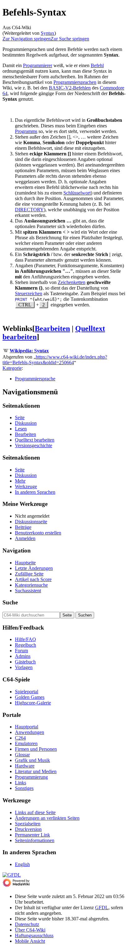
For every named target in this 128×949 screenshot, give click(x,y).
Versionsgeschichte (33, 445)
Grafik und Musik (32, 760)
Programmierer (37, 65)
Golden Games (29, 697)
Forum (21, 650)
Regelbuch (25, 645)
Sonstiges (24, 788)
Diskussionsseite (31, 521)
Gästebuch (25, 661)
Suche (10, 602)
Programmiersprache (35, 378)
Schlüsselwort (77, 192)
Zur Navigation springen (26, 38)
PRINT (21, 299)
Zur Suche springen (70, 38)
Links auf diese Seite (35, 812)
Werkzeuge (26, 486)
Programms (26, 131)
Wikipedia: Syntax (29, 350)
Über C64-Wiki (30, 930)
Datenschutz (27, 924)
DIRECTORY (29, 209)
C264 (20, 737)
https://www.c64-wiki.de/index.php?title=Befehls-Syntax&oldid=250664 (54, 359)
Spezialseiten (27, 823)
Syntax (47, 33)
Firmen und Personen (36, 749)
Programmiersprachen (74, 82)
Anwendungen (29, 732)
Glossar (22, 754)
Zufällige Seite (29, 573)
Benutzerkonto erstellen (38, 532)
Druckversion (28, 829)
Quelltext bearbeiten (34, 439)
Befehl (97, 65)
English (22, 864)
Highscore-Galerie (33, 702)
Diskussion (26, 423)
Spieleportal (26, 691)
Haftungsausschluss (34, 935)
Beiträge (23, 527)
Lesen (21, 428)
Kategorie (12, 368)
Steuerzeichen (28, 293)
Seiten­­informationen (34, 840)
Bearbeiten (52, 328)
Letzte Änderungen (34, 568)
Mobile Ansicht (30, 941)
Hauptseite (25, 562)
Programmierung (31, 777)
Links (20, 782)
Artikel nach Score (33, 579)
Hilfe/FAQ (25, 639)
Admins (22, 656)
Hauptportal (26, 726)
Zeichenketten (71, 282)
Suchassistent (28, 590)
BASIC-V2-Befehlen (70, 87)
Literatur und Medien (36, 771)
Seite (20, 417)
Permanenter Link (32, 834)
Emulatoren (26, 743)
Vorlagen (24, 667)
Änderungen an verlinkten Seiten (47, 818)
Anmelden (25, 538)
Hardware (24, 765)
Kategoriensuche (31, 585)
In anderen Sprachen (35, 492)
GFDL (101, 907)
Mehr (20, 481)
